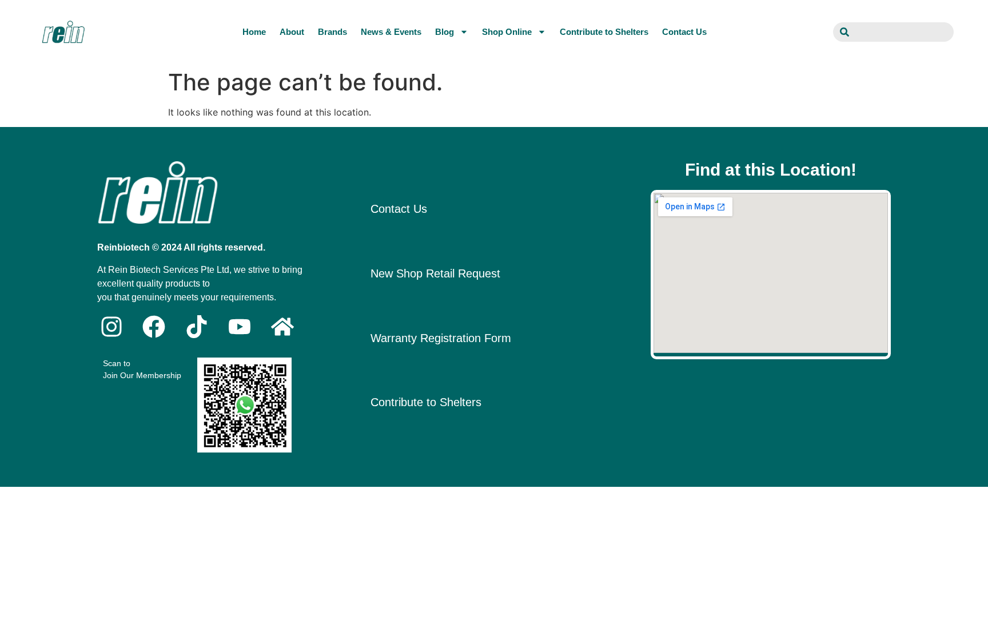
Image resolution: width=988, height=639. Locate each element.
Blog (444, 32)
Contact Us (684, 32)
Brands (332, 32)
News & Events (391, 32)
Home (254, 32)
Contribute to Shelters (604, 32)
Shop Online (507, 32)
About (292, 32)
